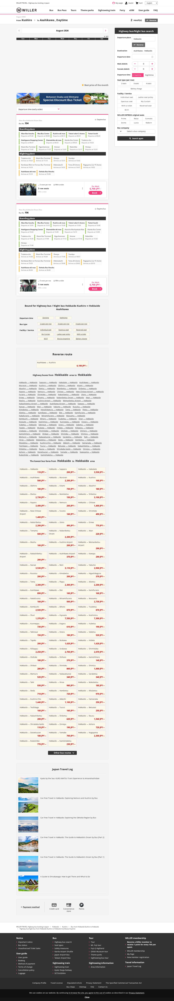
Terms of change (25, 967)
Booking (21, 960)
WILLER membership (136, 951)
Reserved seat (81, 330)
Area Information (98, 967)
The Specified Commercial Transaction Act (124, 983)
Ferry (122, 10)
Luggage (21, 973)
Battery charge (81, 339)
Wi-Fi (46, 339)
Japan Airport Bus (62, 954)
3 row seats (43, 188)
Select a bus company (136, 131)
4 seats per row (81, 324)
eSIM (131, 10)
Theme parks (87, 10)
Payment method (31, 907)
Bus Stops (70, 987)
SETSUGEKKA (60, 973)
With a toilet (81, 334)
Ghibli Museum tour (99, 951)
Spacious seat (63, 330)
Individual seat (45, 330)
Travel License (57, 983)
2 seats (123, 83)
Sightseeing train (106, 10)
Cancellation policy (26, 970)
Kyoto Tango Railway (63, 970)
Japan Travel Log (134, 966)
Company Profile (39, 983)
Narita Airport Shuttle (64, 951)
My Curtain (46, 334)
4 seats (148, 83)
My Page (130, 954)
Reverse (152, 20)
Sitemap (82, 987)
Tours (73, 10)
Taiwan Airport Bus (63, 958)
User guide (143, 10)
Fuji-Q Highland (97, 948)
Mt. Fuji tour (96, 945)
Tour (93, 942)
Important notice (25, 942)
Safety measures (62, 948)
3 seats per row (63, 324)
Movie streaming (63, 339)
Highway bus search (63, 942)
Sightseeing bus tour (100, 958)
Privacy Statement (93, 983)
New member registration (138, 957)
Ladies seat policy (63, 334)
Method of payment (26, 964)
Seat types (59, 945)
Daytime (46, 318)
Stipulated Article (74, 983)
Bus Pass (62, 10)
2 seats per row (45, 324)
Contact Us (103, 987)
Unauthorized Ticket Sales (29, 948)
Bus (51, 10)
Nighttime (63, 318)
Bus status (22, 945)
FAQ (155, 10)
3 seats (136, 83)
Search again (137, 138)
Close (87, 997)
